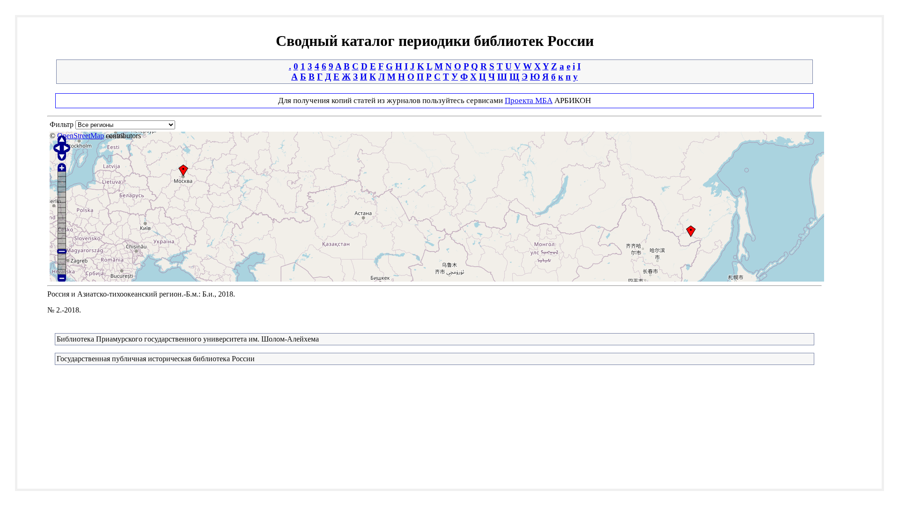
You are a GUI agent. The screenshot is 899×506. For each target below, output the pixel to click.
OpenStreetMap (80, 136)
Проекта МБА (529, 100)
